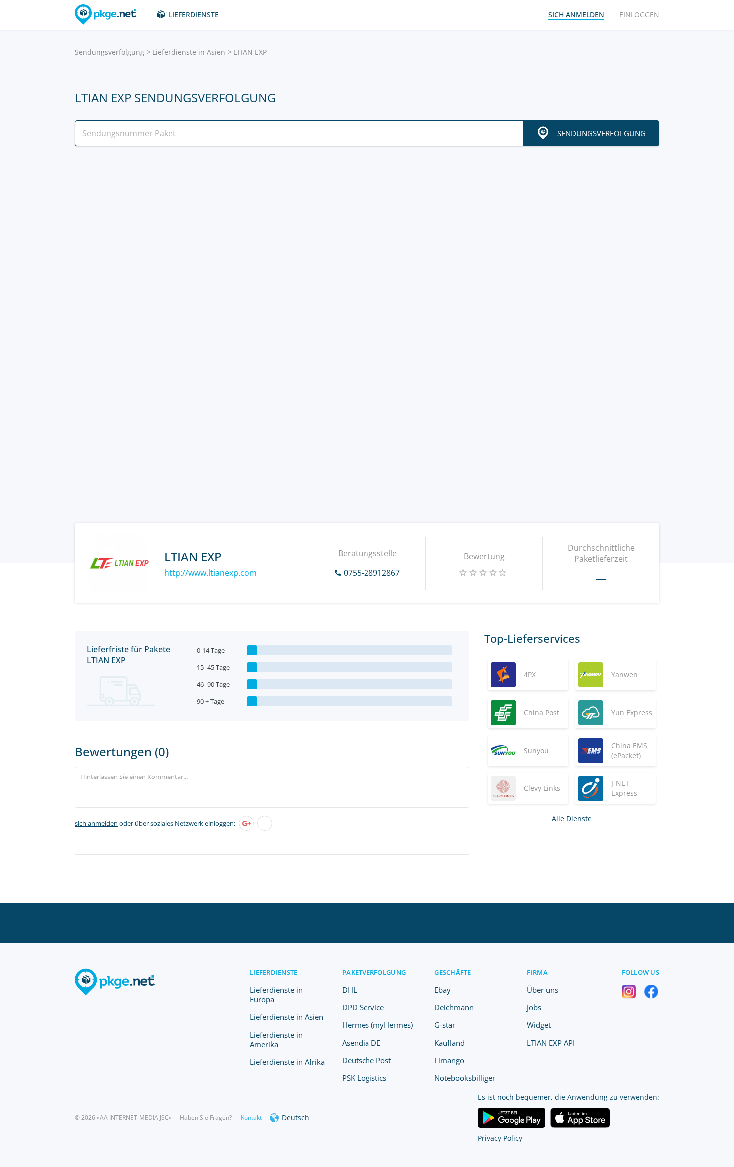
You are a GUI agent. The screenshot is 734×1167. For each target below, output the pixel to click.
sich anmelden (96, 823)
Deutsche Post (366, 1060)
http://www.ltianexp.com (210, 573)
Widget (539, 1025)
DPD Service (363, 1007)
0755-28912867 (372, 572)
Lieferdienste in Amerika (276, 1039)
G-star (444, 1025)
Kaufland (449, 1043)
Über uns (542, 990)
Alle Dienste (572, 818)
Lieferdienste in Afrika (287, 1062)
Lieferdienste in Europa (276, 994)
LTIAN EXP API (551, 1043)
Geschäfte (452, 972)
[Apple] (264, 823)
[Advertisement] (367, 241)
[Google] (246, 823)
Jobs (534, 1007)
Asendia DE (361, 1043)
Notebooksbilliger (464, 1078)
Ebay (442, 990)
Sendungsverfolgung (109, 52)
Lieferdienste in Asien (188, 52)
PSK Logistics (364, 1078)
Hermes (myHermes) (377, 1025)
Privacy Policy (500, 1138)
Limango (449, 1060)
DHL (349, 990)
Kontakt (251, 1117)
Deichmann (454, 1007)
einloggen (639, 14)
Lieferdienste (194, 14)
